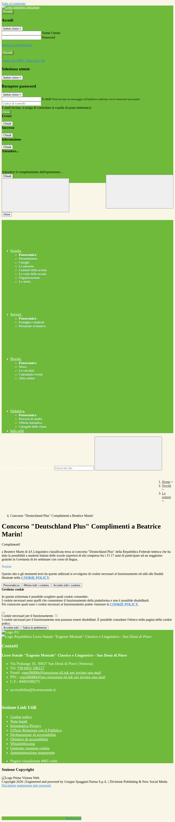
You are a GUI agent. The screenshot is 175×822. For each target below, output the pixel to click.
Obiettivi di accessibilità (29, 739)
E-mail (46, 99)
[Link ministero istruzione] (20, 7)
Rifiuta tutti (36, 585)
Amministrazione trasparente (32, 752)
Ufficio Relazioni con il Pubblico (36, 730)
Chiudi (7, 123)
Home (166, 482)
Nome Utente (51, 33)
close (6, 214)
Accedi (7, 11)
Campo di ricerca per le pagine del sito (27, 468)
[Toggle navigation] (35, 195)
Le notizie (166, 495)
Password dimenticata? (17, 45)
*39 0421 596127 (30, 668)
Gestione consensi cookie (30, 748)
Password (48, 37)
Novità (166, 485)
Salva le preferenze (35, 627)
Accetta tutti (66, 585)
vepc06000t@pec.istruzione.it (62, 677)
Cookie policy (21, 717)
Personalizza (11, 585)
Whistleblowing (22, 744)
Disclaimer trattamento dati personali (26, 785)
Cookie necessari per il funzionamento (28, 616)
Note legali (18, 721)
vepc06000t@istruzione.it (61, 672)
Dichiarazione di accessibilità (33, 735)
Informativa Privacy (25, 726)
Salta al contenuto (14, 3)
